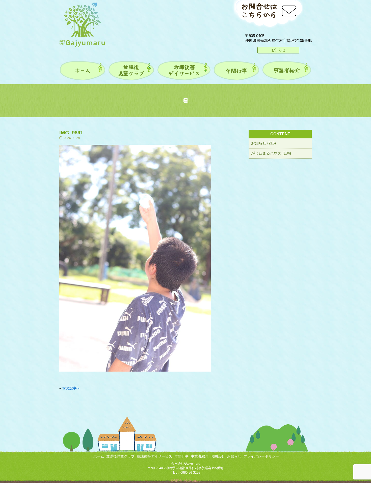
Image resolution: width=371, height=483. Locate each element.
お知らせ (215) (263, 143)
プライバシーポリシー (261, 456)
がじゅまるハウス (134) (271, 153)
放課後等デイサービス (154, 456)
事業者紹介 (199, 456)
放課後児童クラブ (120, 456)
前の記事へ (71, 388)
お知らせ (278, 50)
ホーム (98, 456)
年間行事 (181, 456)
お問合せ (218, 456)
